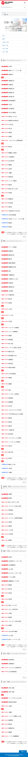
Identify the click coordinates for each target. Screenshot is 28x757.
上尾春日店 (11, 430)
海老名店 (10, 363)
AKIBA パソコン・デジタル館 (16, 219)
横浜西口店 (11, 255)
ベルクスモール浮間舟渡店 (15, 140)
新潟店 (10, 498)
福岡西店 (10, 720)
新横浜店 (10, 251)
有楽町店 (10, 84)
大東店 (10, 613)
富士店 (10, 589)
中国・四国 (5, 48)
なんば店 (10, 569)
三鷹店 (10, 173)
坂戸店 (10, 446)
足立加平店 (11, 161)
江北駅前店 (11, 157)
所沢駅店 (10, 283)
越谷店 (10, 426)
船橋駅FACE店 (12, 267)
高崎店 (10, 335)
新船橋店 (10, 402)
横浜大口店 (11, 351)
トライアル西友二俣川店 (14, 347)
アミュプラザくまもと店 (14, 698)
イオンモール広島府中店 (14, 667)
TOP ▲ (24, 237)
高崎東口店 (11, 287)
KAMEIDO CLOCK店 (14, 211)
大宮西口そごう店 (13, 279)
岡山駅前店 (11, 659)
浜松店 (10, 557)
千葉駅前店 (11, 275)
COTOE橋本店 (12, 374)
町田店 (10, 227)
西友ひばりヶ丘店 (13, 189)
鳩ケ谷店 (10, 452)
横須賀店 (10, 339)
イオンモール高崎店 (13, 327)
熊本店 (10, 724)
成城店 (10, 136)
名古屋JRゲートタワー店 (15, 561)
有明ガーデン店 (12, 116)
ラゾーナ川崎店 (12, 247)
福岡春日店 (11, 728)
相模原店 (10, 359)
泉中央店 (10, 514)
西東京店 (10, 177)
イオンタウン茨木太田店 (14, 621)
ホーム (4, 13)
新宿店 (10, 223)
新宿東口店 (11, 92)
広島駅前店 (11, 663)
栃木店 (10, 299)
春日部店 (10, 434)
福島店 (10, 526)
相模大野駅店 (11, 263)
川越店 (10, 472)
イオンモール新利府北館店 (15, 518)
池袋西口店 (11, 80)
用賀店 (10, 132)
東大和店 (10, 203)
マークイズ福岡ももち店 (14, 716)
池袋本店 (10, 74)
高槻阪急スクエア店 (13, 581)
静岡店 (10, 585)
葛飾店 (10, 165)
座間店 (10, 377)
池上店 (10, 128)
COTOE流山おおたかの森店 (15, 414)
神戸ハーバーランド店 (14, 639)
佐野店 (10, 303)
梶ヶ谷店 (10, 343)
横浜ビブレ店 (11, 464)
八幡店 (10, 712)
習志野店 (10, 398)
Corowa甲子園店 (12, 631)
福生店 (10, 185)
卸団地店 (10, 510)
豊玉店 (10, 146)
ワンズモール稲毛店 (13, 394)
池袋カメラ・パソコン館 (14, 70)
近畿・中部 (5, 45)
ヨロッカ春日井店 (13, 609)
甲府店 (10, 599)
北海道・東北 (5, 42)
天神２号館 (11, 692)
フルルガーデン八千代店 (14, 410)
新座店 (10, 418)
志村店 (10, 169)
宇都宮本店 (11, 295)
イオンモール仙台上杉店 (14, 506)
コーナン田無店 (12, 181)
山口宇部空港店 (12, 671)
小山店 (10, 309)
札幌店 (10, 494)
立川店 (10, 104)
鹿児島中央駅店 (12, 702)
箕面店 (10, 617)
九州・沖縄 (5, 51)
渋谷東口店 (11, 96)
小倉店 (10, 706)
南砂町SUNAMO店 (13, 120)
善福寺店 (10, 199)
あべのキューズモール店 (14, 573)
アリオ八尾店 (11, 577)
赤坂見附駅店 (11, 100)
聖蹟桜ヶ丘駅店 (12, 153)
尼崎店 (10, 625)
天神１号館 (11, 688)
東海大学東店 (11, 367)
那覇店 (10, 732)
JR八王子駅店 (12, 112)
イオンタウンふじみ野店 (14, 438)
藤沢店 (10, 259)
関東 (3, 39)
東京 (3, 35)
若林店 (10, 207)
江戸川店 (10, 124)
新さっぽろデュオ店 (13, 502)
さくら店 (10, 315)
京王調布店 (11, 108)
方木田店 (10, 534)
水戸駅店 (10, 291)
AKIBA (10, 66)
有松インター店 (12, 605)
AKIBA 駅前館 (12, 215)
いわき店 (10, 530)
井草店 (10, 193)
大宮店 (10, 468)
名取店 (10, 522)
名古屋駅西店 (11, 565)
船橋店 (10, 384)
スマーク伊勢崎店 (13, 331)
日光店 (10, 321)
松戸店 (10, 406)
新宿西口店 (11, 88)
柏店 (9, 271)
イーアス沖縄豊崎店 (13, 736)
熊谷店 (10, 422)
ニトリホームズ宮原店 (14, 442)
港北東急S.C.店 (12, 355)
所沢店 (10, 458)
